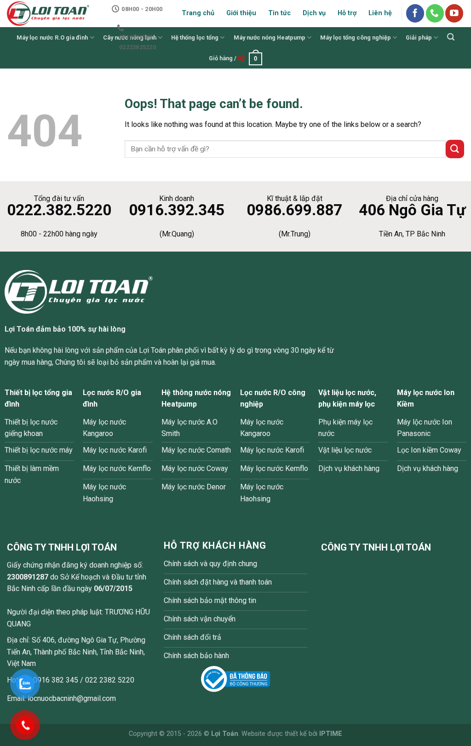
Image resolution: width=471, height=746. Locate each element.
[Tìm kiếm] (450, 37)
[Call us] (435, 13)
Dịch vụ (314, 13)
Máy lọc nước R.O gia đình (52, 37)
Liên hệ (380, 13)
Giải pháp (419, 37)
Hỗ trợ (347, 13)
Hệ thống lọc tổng (194, 37)
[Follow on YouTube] (454, 13)
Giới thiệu (241, 13)
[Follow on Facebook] (415, 13)
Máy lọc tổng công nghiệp (355, 37)
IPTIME (330, 734)
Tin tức (279, 13)
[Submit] (455, 149)
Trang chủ (198, 13)
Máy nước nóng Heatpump (269, 37)
